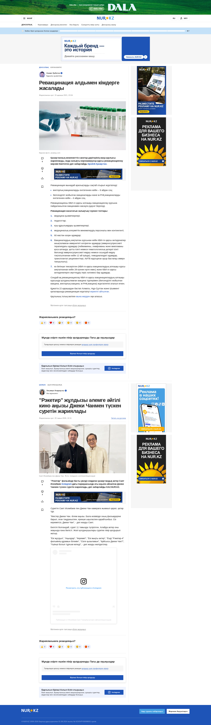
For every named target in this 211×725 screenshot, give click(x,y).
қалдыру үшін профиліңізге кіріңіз (95, 344)
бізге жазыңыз (79, 305)
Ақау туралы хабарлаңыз (152, 711)
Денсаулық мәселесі (59, 25)
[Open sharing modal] (42, 178)
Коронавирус (43, 25)
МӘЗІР (29, 18)
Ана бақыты (74, 25)
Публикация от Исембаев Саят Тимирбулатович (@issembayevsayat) (83, 620)
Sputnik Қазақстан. (97, 164)
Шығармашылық (54, 385)
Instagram (116, 368)
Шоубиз (42, 385)
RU (174, 18)
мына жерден (83, 296)
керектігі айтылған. (100, 291)
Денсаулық (26, 25)
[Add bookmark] (42, 187)
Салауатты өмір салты (90, 25)
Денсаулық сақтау (109, 25)
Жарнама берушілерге (178, 711)
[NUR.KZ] (105, 18)
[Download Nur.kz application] (105, 7)
